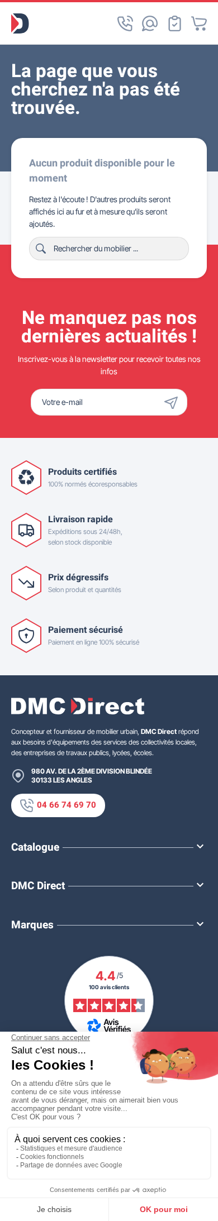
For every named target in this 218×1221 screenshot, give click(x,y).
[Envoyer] (173, 402)
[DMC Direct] (20, 23)
